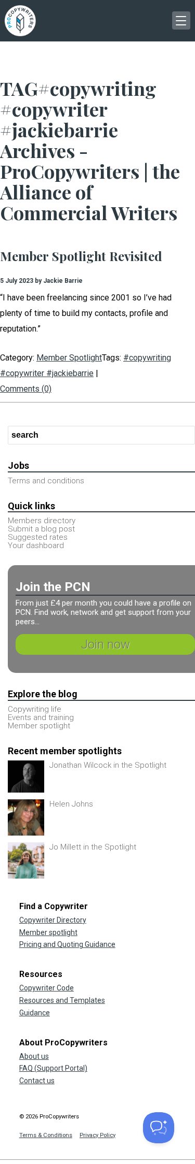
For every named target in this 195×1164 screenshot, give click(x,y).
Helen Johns (71, 804)
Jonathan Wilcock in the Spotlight (107, 765)
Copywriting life (34, 709)
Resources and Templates (62, 1000)
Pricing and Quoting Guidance (67, 944)
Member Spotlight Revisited (81, 256)
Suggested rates (38, 537)
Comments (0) (25, 389)
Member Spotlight (69, 358)
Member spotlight (39, 726)
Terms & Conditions (45, 1135)
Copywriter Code (46, 988)
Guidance (34, 1013)
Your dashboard (36, 545)
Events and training (41, 717)
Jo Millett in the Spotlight (92, 847)
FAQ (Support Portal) (53, 1068)
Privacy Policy (97, 1135)
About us (34, 1056)
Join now (105, 644)
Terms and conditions (46, 481)
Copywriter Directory (52, 920)
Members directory (41, 520)
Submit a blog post (41, 529)
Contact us (37, 1080)
